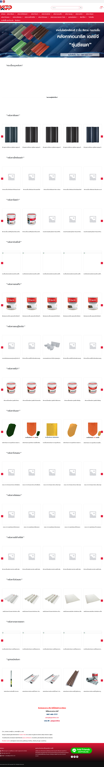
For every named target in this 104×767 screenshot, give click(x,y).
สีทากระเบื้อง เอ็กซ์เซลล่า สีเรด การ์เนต (11, 189)
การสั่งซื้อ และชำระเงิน (7, 20)
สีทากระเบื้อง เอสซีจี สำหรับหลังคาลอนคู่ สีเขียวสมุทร (74, 358)
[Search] (80, 7)
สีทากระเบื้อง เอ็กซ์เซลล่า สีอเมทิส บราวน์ (52, 189)
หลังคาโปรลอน (5, 17)
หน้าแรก (3, 14)
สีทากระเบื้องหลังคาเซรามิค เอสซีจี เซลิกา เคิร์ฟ (73, 569)
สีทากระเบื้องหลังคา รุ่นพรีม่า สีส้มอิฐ (32, 400)
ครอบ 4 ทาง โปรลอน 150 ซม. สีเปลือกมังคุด (11, 485)
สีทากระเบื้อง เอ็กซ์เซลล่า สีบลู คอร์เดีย (92, 189)
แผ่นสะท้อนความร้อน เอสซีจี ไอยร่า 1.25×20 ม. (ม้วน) (33, 691)
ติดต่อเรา (17, 20)
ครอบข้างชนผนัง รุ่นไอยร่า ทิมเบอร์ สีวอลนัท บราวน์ (54, 231)
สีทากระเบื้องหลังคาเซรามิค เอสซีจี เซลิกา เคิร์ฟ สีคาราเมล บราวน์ (57, 569)
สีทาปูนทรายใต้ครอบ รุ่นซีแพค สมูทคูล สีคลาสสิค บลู (54, 147)
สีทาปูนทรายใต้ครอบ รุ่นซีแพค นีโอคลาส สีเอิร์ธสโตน (74, 147)
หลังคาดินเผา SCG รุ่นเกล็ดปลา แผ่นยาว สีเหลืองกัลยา (34, 442)
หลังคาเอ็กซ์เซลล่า (22, 14)
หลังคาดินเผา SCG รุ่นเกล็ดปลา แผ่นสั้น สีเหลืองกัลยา (54, 442)
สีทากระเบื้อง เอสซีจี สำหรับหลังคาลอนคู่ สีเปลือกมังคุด (55, 358)
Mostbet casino (6, 741)
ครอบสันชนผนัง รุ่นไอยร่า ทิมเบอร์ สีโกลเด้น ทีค (73, 231)
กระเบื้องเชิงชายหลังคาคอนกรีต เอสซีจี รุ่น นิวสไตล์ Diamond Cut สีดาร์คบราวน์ (19, 274)
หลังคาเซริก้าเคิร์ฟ (30, 17)
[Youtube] (4, 1)
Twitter (75, 757)
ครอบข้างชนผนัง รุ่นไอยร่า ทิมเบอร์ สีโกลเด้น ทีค (12, 231)
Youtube (77, 757)
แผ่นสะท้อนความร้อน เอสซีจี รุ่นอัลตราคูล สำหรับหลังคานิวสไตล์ (56, 691)
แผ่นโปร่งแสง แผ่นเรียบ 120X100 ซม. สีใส (52, 611)
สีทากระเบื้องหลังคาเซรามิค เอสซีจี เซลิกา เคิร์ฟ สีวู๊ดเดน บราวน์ (15, 569)
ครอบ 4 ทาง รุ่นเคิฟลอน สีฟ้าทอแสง (52, 527)
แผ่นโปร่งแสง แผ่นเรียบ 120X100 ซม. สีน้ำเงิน (93, 611)
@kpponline (55, 721)
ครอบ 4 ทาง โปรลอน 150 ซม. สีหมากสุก (31, 485)
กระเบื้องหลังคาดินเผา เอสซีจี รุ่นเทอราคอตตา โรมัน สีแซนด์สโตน (16, 649)
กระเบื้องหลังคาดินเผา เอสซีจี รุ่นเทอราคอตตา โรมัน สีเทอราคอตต (36, 649)
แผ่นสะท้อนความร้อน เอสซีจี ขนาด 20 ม (92, 691)
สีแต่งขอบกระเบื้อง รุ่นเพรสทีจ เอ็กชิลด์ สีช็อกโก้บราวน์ (75, 316)
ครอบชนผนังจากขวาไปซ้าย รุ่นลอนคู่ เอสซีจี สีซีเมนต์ (13, 358)
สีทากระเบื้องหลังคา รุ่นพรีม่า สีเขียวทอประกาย (12, 400)
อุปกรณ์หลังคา (72, 17)
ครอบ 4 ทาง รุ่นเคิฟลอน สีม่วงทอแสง (32, 527)
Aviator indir (22, 734)
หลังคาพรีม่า (79, 14)
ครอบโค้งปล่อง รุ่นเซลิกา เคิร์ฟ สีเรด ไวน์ (93, 569)
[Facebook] (1, 1)
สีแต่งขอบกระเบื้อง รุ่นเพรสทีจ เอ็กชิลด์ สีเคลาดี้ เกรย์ (13, 316)
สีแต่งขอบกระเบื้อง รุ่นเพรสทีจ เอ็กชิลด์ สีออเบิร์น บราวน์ (34, 316)
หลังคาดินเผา (89, 14)
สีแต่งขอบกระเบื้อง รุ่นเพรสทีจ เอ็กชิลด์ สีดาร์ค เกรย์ (54, 316)
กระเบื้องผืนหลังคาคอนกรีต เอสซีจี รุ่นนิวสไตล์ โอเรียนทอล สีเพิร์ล (77, 274)
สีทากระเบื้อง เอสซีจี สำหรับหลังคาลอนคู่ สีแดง (32, 358)
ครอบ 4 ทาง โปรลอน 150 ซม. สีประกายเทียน (93, 485)
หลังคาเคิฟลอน (17, 17)
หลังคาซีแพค (10, 14)
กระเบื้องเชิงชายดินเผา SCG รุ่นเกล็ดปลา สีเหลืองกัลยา (14, 442)
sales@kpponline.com (52, 718)
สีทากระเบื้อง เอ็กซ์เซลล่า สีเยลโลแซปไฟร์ (32, 189)
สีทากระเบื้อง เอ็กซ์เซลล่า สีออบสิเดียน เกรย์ (72, 189)
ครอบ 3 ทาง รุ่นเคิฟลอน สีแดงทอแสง (93, 527)
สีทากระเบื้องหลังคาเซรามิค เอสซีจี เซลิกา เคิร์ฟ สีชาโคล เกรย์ (35, 569)
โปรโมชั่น (91, 17)
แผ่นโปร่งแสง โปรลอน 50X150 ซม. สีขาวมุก (11, 611)
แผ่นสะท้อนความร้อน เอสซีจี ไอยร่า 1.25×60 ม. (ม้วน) (13, 691)
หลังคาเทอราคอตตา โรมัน (58, 17)
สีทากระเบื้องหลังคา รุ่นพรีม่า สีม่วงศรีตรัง (93, 400)
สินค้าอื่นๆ (83, 17)
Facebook (72, 757)
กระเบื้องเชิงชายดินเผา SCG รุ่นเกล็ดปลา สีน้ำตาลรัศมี (75, 442)
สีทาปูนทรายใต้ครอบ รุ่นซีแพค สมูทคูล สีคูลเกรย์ (12, 147)
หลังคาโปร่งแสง (42, 17)
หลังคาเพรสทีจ (57, 14)
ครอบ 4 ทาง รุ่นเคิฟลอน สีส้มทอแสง (11, 527)
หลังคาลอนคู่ (68, 14)
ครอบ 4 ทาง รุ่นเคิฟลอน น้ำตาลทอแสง (72, 527)
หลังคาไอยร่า (34, 14)
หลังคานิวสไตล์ (46, 14)
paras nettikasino (26, 738)
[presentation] (2, 136)
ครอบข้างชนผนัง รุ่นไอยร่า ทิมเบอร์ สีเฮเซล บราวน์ (33, 231)
